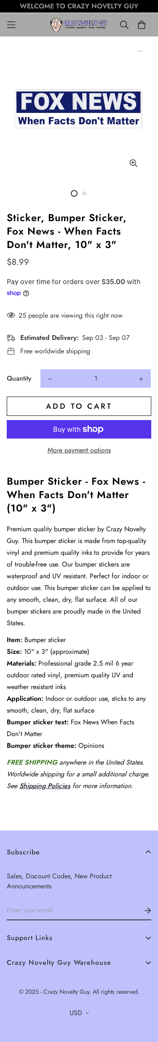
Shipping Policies (44, 786)
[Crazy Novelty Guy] (79, 25)
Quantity (19, 378)
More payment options (79, 450)
